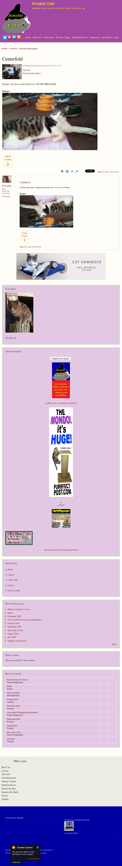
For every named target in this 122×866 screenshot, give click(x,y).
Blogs (67, 37)
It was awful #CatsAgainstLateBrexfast (25, 619)
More (114, 644)
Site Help (48, 37)
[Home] (15, 17)
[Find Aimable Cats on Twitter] (5, 38)
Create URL (13, 579)
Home (28, 37)
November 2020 (14, 616)
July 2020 (12, 637)
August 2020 (13, 633)
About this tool (34, 858)
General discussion (28, 48)
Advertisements (79, 37)
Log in (100, 171)
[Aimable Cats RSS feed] (19, 38)
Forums (59, 37)
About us (37, 37)
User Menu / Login (110, 37)
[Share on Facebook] (62, 171)
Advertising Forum (70, 549)
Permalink (6, 196)
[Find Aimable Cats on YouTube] (9, 38)
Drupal (20, 817)
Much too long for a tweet (19, 609)
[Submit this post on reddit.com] (72, 171)
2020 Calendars (13, 692)
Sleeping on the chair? (17, 640)
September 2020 (14, 626)
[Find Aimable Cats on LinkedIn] (14, 38)
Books (10, 569)
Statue (10, 612)
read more (16, 862)
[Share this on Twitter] (77, 171)
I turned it (25, 182)
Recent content (14, 590)
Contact (11, 574)
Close (38, 847)
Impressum (95, 37)
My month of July (15, 630)
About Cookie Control (14, 847)
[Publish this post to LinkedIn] (67, 171)
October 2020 (13, 623)
